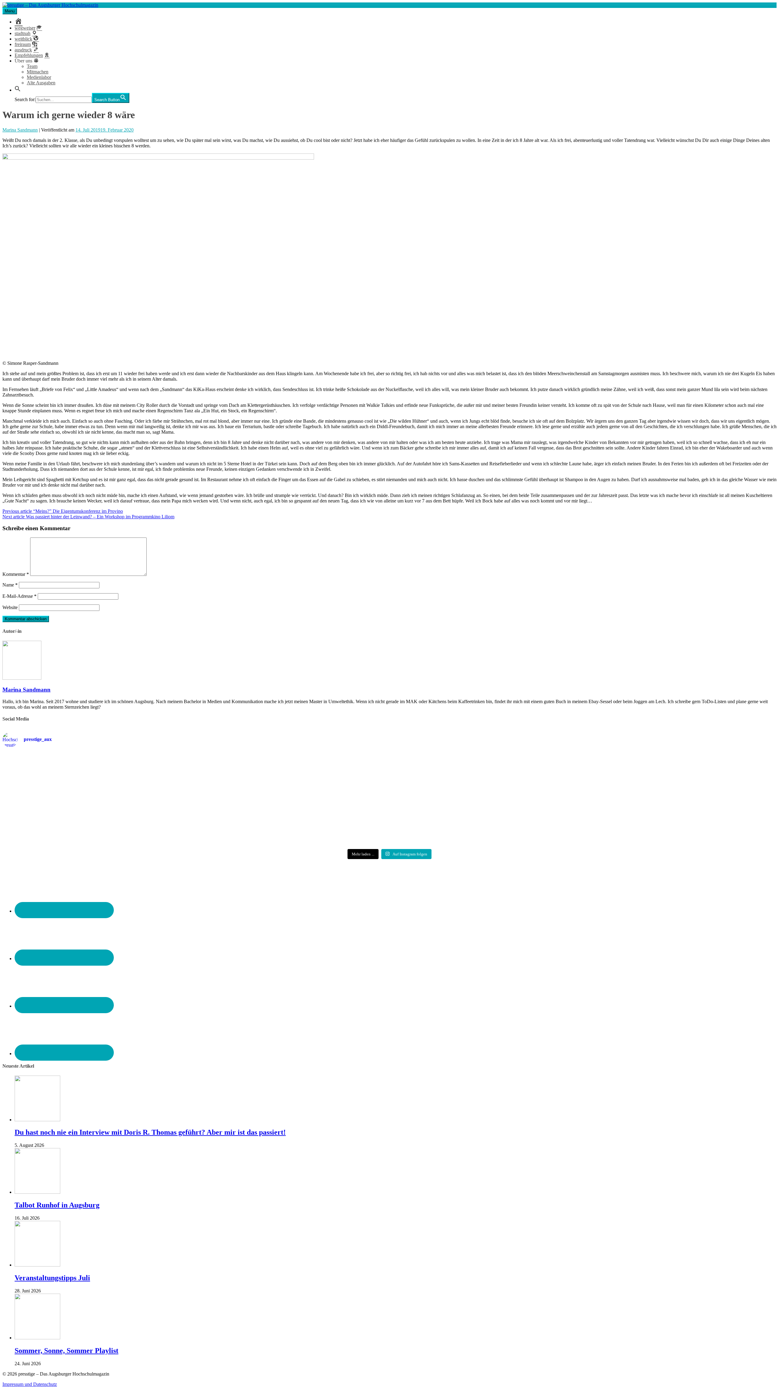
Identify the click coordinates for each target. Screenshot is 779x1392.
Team (32, 66)
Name (10, 584)
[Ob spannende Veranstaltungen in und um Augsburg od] (130, 824)
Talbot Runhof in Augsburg (57, 1205)
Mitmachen (37, 71)
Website (10, 607)
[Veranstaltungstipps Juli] (37, 1264)
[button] (18, 90)
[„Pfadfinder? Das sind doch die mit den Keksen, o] (649, 799)
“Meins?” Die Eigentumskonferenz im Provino (62, 511)
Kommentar (15, 574)
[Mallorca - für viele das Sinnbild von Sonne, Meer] (649, 827)
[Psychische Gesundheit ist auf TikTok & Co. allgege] (389, 830)
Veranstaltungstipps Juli (52, 1278)
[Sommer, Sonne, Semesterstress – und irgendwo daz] (649, 766)
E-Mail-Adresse (19, 596)
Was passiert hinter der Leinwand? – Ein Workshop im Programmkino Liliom (88, 516)
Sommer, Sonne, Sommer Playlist (66, 1351)
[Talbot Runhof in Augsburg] (37, 1192)
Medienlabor (39, 77)
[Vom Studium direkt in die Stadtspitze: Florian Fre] (130, 769)
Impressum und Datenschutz (29, 1384)
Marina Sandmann (20, 129)
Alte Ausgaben (41, 82)
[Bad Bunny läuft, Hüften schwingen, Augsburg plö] (389, 766)
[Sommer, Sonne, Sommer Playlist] (37, 1337)
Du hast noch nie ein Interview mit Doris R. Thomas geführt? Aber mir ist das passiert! (150, 1132)
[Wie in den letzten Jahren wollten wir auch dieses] (389, 799)
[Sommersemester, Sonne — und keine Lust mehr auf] (130, 797)
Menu (10, 11)
